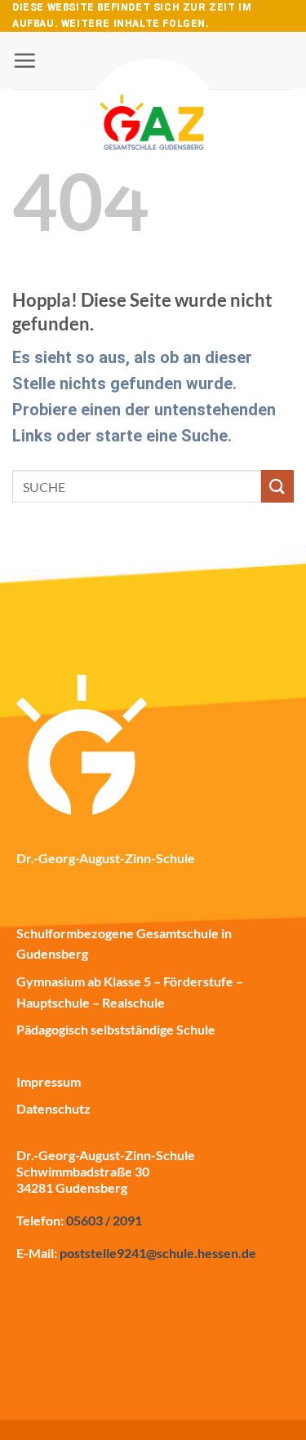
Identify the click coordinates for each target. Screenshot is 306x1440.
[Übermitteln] (277, 486)
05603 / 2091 (104, 1220)
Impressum (48, 1081)
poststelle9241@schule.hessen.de (158, 1253)
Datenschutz (53, 1108)
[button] (24, 60)
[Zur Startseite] (153, 81)
